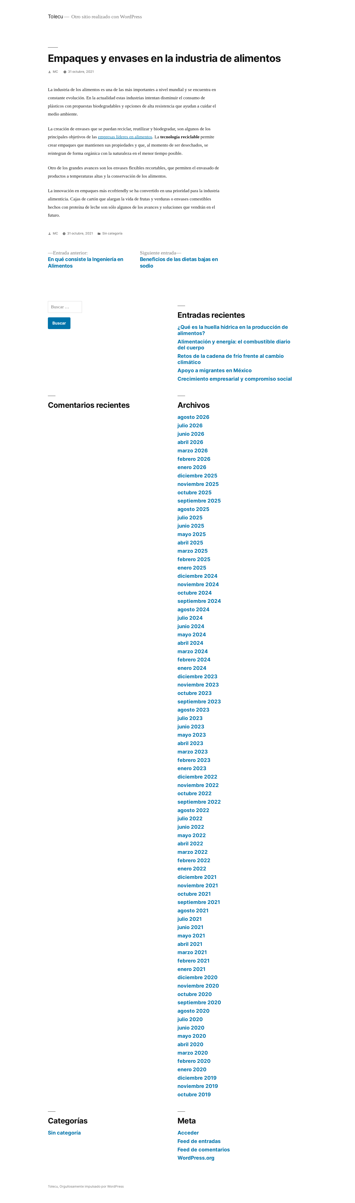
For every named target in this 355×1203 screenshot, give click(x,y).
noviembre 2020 (198, 986)
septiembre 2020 (199, 1002)
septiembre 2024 (199, 601)
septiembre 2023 (199, 701)
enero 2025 (192, 568)
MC (55, 72)
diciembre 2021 (197, 877)
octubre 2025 (195, 492)
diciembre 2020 (198, 977)
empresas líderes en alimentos (125, 137)
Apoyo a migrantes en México (215, 370)
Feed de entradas (199, 1141)
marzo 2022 (193, 852)
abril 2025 (190, 543)
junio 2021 (190, 927)
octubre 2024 (195, 593)
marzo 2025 (193, 551)
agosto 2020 (194, 1011)
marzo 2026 (193, 450)
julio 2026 (190, 425)
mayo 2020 (192, 1036)
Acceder (188, 1133)
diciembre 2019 (197, 1078)
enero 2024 (192, 668)
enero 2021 (191, 969)
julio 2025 (190, 517)
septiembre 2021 (199, 902)
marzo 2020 (193, 1053)
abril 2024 (190, 643)
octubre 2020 (195, 994)
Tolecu (55, 16)
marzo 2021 (192, 952)
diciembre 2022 (197, 777)
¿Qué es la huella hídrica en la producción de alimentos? (233, 330)
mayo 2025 (192, 534)
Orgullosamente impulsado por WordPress (92, 1186)
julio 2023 (190, 718)
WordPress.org (196, 1158)
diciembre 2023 (197, 676)
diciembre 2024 (198, 576)
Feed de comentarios (204, 1149)
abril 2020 (190, 1044)
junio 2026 (191, 434)
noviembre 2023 (198, 685)
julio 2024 (190, 618)
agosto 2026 (193, 417)
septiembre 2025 (199, 501)
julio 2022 (190, 818)
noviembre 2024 (198, 584)
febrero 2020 (194, 1061)
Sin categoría (112, 233)
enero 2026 (192, 467)
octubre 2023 (195, 693)
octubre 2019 (194, 1094)
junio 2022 (191, 827)
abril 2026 (190, 442)
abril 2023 (190, 743)
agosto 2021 (193, 910)
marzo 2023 (193, 752)
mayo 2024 (192, 634)
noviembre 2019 (198, 1086)
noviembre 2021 (198, 885)
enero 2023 (192, 768)
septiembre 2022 (199, 802)
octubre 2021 (194, 894)
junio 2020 (191, 1028)
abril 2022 (190, 843)
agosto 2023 (193, 710)
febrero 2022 (194, 860)
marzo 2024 (193, 651)
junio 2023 (191, 726)
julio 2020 (190, 1019)
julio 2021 (190, 919)
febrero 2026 (194, 459)
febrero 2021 (194, 961)
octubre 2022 (195, 793)
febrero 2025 (194, 559)
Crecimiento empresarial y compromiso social (235, 379)
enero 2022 (192, 869)
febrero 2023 (194, 760)
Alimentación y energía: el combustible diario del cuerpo (234, 345)
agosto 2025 (193, 509)
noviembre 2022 (198, 785)
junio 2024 (191, 626)
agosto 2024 (194, 609)
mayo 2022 (192, 835)
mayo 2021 (191, 936)
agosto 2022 (193, 810)
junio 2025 (191, 526)
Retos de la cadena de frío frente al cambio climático (231, 359)
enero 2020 (192, 1069)
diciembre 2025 (197, 476)
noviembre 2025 (198, 484)
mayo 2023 (192, 735)
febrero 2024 (194, 659)
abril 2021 (190, 944)
